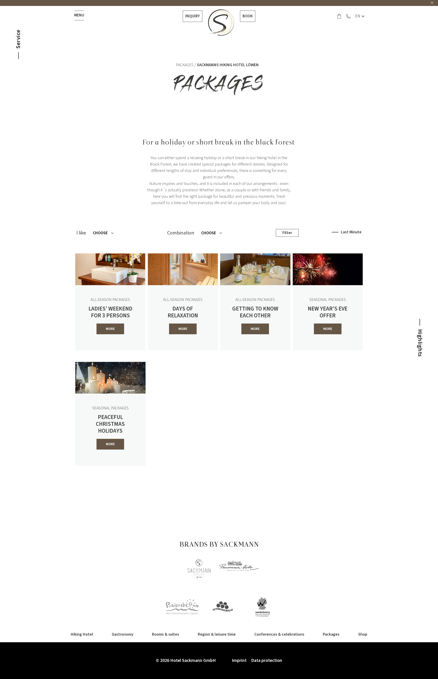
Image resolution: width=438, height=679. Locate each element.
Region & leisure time (217, 634)
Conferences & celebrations (279, 634)
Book (247, 16)
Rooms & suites (165, 634)
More (110, 328)
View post (366, 481)
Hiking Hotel (82, 634)
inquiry (192, 16)
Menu (79, 15)
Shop (362, 634)
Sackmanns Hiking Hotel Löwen (228, 65)
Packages (184, 65)
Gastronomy (122, 634)
